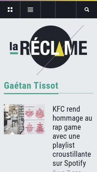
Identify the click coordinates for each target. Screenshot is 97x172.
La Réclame (48, 50)
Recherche (87, 9)
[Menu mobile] (10, 9)
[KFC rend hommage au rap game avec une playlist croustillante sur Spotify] (24, 119)
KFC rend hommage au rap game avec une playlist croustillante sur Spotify (72, 136)
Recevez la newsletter (66, 9)
